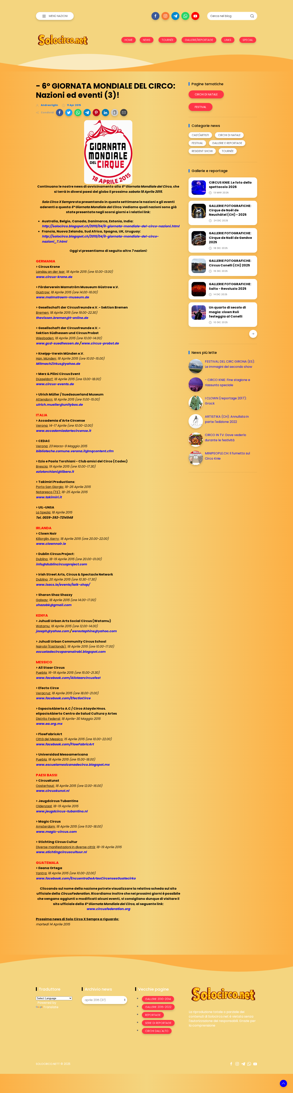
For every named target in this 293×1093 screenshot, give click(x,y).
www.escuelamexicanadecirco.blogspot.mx (72, 764)
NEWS (146, 40)
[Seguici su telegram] (175, 16)
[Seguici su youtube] (195, 16)
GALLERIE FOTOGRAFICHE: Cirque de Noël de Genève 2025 (230, 237)
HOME (129, 40)
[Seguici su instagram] (165, 16)
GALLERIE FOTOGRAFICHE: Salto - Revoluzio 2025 (230, 286)
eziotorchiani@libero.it (55, 471)
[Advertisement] (218, 503)
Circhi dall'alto (156, 1031)
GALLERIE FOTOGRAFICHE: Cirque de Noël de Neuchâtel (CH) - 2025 (230, 210)
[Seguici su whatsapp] (185, 16)
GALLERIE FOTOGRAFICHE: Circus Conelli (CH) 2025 (230, 262)
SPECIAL (248, 40)
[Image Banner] (223, 994)
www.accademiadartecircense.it (63, 430)
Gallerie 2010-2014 (158, 999)
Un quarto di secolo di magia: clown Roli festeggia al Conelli (227, 312)
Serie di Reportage (158, 1023)
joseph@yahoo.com (52, 631)
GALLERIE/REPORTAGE (199, 40)
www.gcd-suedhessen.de (57, 343)
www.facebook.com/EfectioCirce (63, 698)
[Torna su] (283, 1083)
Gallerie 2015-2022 (158, 1007)
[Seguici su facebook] (155, 16)
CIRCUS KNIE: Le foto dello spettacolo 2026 (230, 184)
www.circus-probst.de (100, 343)
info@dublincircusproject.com (61, 564)
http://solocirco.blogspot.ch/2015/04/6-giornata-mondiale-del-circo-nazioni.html (110, 226)
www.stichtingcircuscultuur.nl (61, 852)
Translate (50, 1007)
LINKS (227, 40)
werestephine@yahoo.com (94, 631)
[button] (59, 112)
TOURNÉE (167, 40)
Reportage (153, 1015)
